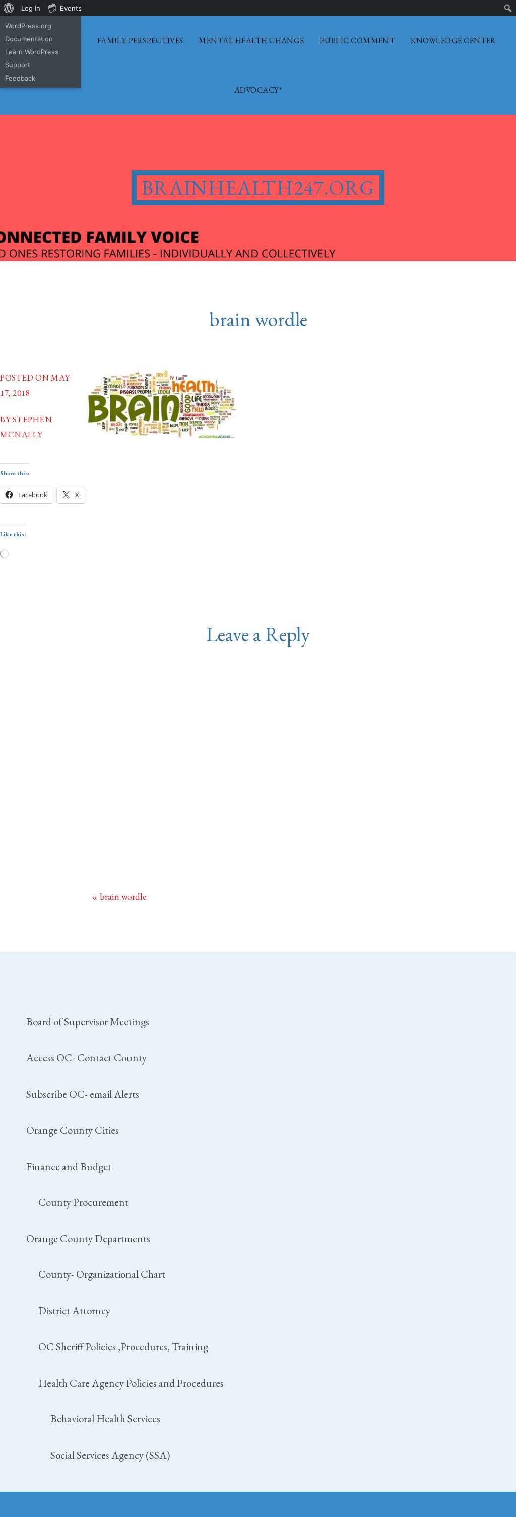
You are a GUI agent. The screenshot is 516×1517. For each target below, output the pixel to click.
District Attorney (74, 1310)
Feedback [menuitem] (20, 78)
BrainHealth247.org (258, 188)
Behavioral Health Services (105, 1418)
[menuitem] (9, 8)
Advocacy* (258, 90)
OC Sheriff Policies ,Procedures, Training (123, 1346)
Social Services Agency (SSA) (110, 1455)
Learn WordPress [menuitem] (31, 52)
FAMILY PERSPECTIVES (140, 40)
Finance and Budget (68, 1166)
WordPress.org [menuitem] (28, 26)
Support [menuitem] (17, 65)
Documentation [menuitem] (29, 39)
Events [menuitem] (71, 8)
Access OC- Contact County (86, 1058)
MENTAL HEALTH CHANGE (251, 40)
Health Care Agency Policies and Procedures (131, 1383)
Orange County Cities (72, 1130)
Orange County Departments (88, 1238)
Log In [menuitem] (30, 8)
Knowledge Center (453, 40)
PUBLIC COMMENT (358, 40)
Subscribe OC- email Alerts (82, 1094)
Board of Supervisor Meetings (87, 1021)
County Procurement (83, 1202)
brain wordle (123, 896)
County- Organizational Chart (101, 1274)
